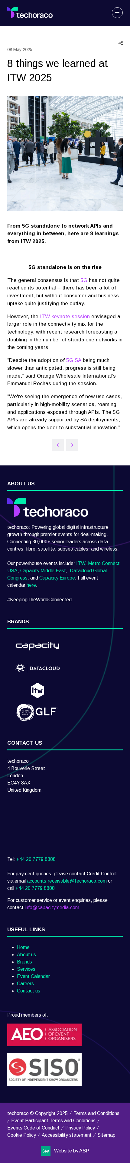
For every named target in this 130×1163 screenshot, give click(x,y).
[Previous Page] (58, 445)
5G (83, 280)
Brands (24, 961)
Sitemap (106, 1135)
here (31, 585)
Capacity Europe (57, 577)
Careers (25, 983)
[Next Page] (72, 445)
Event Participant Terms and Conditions (53, 1120)
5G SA (73, 360)
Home (23, 947)
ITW (80, 563)
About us (26, 954)
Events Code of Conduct (33, 1127)
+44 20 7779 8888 (36, 859)
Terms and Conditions (96, 1113)
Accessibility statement (67, 1135)
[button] (117, 12)
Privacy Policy (80, 1127)
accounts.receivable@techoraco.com (67, 880)
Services (26, 969)
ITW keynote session (65, 316)
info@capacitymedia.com (52, 907)
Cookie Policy (21, 1135)
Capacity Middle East (43, 570)
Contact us (28, 990)
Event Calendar (33, 976)
